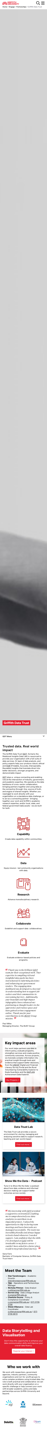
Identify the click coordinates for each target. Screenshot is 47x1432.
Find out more (23, 1144)
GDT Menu (7, 736)
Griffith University (14, 3)
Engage (12, 7)
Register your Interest (22, 1351)
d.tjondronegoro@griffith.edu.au (22, 1281)
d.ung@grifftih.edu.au (17, 1295)
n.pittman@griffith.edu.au (19, 1290)
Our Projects (11, 1080)
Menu (42, 3)
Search (38, 3)
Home (5, 7)
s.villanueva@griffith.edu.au (20, 1312)
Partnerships (21, 7)
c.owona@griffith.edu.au (18, 1302)
